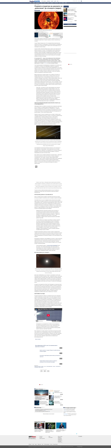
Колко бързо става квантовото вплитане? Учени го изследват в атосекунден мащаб (70, 412)
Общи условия (60, 436)
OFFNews (30, 444)
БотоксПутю (66, 414)
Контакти (41, 436)
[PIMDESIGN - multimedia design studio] (79, 447)
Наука (44, 1)
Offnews (48, 1)
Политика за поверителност (60, 440)
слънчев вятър (58, 366)
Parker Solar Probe (37, 366)
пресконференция (49, 366)
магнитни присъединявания (52, 245)
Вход (49, 436)
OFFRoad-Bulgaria (46, 444)
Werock (51, 444)
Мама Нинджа (55, 444)
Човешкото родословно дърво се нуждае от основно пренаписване (72, 10)
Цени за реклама (42, 438)
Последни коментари (70, 407)
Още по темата (38, 339)
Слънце (54, 366)
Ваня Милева (37, 10)
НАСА (45, 366)
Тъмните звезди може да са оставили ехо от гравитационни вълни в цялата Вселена (72, 14)
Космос (38, 4)
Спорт (52, 1)
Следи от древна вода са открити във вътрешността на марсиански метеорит (58, 397)
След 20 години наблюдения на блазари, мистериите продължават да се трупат (57, 403)
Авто (55, 1)
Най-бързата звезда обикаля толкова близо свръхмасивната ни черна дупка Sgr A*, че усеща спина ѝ (43, 35)
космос (42, 366)
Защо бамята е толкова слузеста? (72, 413)
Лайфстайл (39, 444)
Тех (57, 1)
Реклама (41, 437)
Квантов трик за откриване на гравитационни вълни (57, 34)
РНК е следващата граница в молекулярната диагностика (71, 19)
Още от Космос (39, 389)
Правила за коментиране (60, 438)
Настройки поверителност (60, 441)
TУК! (45, 410)
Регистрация (50, 437)
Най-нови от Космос (40, 31)
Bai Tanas (65, 413)
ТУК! (49, 411)
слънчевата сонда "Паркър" (38, 367)
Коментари (38, 407)
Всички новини (70, 24)
